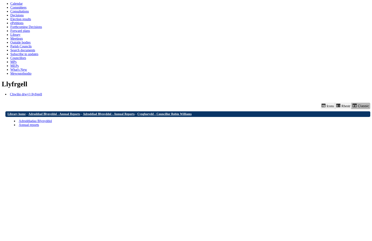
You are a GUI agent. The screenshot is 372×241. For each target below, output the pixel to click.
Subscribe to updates (24, 54)
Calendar (16, 3)
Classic (363, 106)
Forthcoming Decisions (26, 27)
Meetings (16, 38)
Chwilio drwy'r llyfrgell (26, 94)
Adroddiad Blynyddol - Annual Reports (54, 114)
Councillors (18, 58)
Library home (17, 114)
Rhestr (345, 106)
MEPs (14, 66)
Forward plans (20, 31)
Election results (20, 19)
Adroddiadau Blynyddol (35, 121)
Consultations (19, 11)
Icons (330, 106)
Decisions (17, 15)
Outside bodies (20, 42)
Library (15, 34)
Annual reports (29, 125)
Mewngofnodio (20, 73)
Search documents (22, 50)
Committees (18, 7)
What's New (18, 69)
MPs (13, 62)
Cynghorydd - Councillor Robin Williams (164, 114)
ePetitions (16, 23)
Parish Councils (21, 46)
